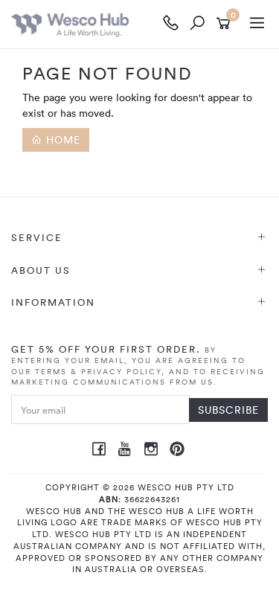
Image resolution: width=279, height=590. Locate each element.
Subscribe (228, 410)
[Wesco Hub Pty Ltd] (84, 24)
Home (61, 139)
